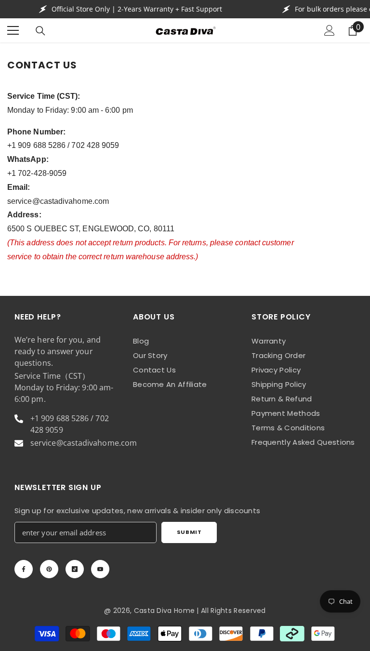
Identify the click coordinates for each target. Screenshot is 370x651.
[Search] (40, 31)
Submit (189, 532)
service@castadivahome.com (58, 201)
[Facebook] (23, 569)
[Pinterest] (49, 569)
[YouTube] (100, 569)
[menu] (13, 30)
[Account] (329, 30)
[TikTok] (75, 569)
